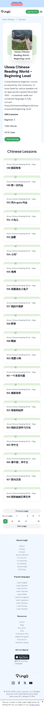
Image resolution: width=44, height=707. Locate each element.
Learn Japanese (22, 600)
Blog (22, 625)
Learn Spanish (22, 585)
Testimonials (22, 566)
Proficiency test (22, 634)
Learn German (22, 591)
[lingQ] (5, 11)
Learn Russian (22, 609)
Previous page (22, 511)
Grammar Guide (22, 642)
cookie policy (34, 705)
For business (22, 561)
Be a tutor (22, 628)
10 (19, 521)
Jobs (22, 631)
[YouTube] (31, 683)
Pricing (22, 549)
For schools (22, 558)
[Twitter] (25, 683)
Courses (22, 19)
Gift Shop (22, 569)
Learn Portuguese (22, 597)
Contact (22, 552)
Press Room (22, 639)
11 (26, 521)
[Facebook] (19, 683)
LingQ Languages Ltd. (24, 691)
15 (38, 521)
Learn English (22, 583)
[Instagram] (13, 683)
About (22, 546)
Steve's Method (22, 555)
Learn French (22, 588)
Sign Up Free (32, 11)
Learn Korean (22, 606)
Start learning (12, 139)
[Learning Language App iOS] (22, 657)
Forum (22, 622)
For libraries (22, 564)
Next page (22, 526)
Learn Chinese (8, 19)
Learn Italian (22, 594)
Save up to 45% (17, 4)
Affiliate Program (22, 637)
